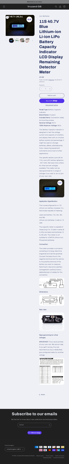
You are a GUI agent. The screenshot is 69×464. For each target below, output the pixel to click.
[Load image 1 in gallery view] (11, 40)
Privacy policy (49, 455)
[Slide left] (7, 40)
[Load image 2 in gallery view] (17, 40)
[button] (4, 7)
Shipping (51, 79)
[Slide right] (32, 40)
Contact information (58, 457)
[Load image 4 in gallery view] (27, 40)
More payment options (52, 105)
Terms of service (59, 455)
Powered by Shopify (29, 455)
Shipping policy (47, 457)
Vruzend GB (20, 455)
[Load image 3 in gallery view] (22, 40)
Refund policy (40, 455)
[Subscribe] (49, 425)
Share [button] (43, 394)
